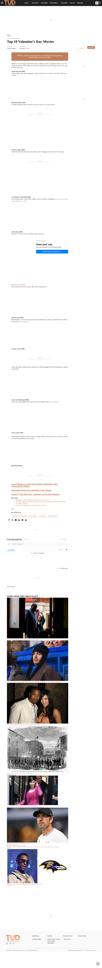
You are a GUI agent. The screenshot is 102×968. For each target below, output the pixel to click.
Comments (80, 48)
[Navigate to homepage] (9, 3)
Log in (62, 539)
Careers (49, 936)
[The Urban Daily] (13, 941)
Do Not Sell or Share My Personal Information (53, 941)
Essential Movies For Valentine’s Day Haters (31, 490)
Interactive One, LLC (21, 950)
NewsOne (80, 3)
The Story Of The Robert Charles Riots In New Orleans (31, 505)
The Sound (44, 3)
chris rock (15, 516)
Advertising (35, 936)
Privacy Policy (82, 936)
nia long (23, 516)
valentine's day (52, 516)
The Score (64, 3)
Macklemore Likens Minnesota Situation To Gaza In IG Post (32, 500)
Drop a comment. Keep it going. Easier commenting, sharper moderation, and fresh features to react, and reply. (40, 56)
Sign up (65, 539)
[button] (51, 34)
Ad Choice (67, 939)
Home (26, 3)
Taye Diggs (42, 516)
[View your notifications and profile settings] (96, 2)
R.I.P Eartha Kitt (22, 321)
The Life (72, 3)
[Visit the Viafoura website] (65, 568)
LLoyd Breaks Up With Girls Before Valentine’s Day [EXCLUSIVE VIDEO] (34, 485)
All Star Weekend (54, 402)
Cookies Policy (36, 939)
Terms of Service (68, 936)
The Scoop (35, 3)
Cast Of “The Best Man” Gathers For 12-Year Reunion (35, 494)
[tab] (11, 549)
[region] (37, 554)
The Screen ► (54, 3)
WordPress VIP (79, 950)
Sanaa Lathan (33, 516)
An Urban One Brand (90, 950)
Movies (9, 36)
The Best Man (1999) (19, 285)
